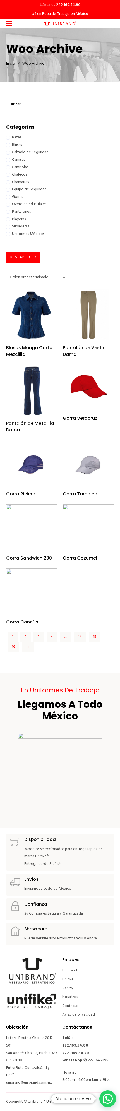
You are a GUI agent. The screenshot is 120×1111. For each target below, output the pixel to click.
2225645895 (98, 1060)
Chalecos (19, 174)
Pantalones (21, 211)
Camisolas (20, 167)
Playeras (19, 219)
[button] (107, 1098)
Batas (16, 137)
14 (80, 637)
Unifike (68, 979)
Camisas (18, 160)
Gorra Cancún (22, 622)
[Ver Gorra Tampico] (88, 463)
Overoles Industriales (29, 204)
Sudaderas (20, 226)
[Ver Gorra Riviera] (31, 463)
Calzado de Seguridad (30, 152)
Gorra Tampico (80, 494)
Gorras (17, 197)
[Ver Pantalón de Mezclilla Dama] (31, 390)
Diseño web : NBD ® (77, 1101)
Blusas (17, 145)
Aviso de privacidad (78, 1014)
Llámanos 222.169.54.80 (60, 5)
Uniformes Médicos (28, 234)
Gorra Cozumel (80, 558)
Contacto (70, 1006)
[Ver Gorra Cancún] (31, 591)
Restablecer (23, 257)
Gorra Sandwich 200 (29, 558)
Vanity (67, 988)
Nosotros (70, 997)
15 (94, 637)
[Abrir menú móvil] (9, 23)
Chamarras (20, 182)
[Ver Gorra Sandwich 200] (31, 527)
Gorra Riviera (20, 494)
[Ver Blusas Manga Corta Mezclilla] (31, 314)
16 (13, 647)
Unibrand (69, 970)
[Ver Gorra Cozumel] (88, 527)
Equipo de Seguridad (29, 189)
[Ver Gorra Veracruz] (88, 388)
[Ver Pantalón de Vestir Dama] (88, 314)
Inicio (10, 64)
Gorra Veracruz (80, 418)
